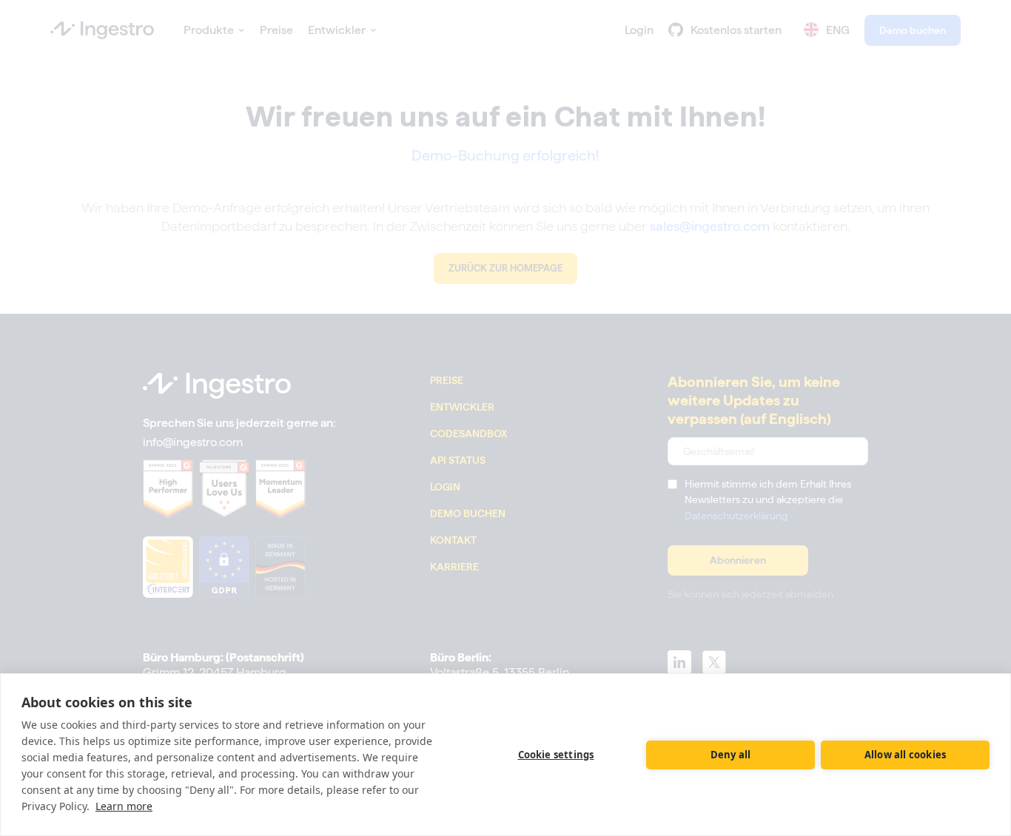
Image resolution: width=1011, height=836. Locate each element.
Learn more (123, 806)
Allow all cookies (905, 754)
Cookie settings (556, 754)
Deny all (731, 754)
